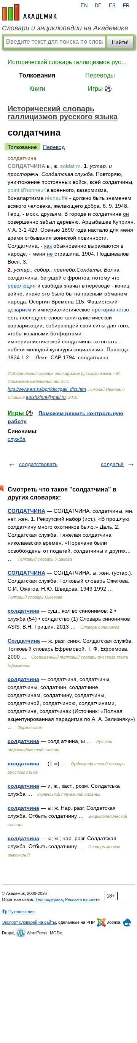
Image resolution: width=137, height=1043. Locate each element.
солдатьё (112, 464)
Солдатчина (24, 641)
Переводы (100, 75)
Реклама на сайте (82, 899)
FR (126, 5)
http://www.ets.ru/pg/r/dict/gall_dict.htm (47, 389)
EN (84, 5)
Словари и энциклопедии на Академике (65, 28)
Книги (37, 88)
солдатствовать (38, 464)
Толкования (37, 75)
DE (98, 5)
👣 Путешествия (18, 911)
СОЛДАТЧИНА (26, 511)
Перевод (54, 147)
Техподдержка (49, 899)
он (126, 214)
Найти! (120, 42)
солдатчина (23, 611)
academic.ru (29, 12)
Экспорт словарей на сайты (29, 922)
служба (16, 439)
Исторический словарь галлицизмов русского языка (68, 62)
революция (22, 286)
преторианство (110, 310)
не (50, 254)
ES (112, 5)
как (48, 246)
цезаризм (19, 310)
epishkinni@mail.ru (46, 397)
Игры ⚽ (100, 88)
